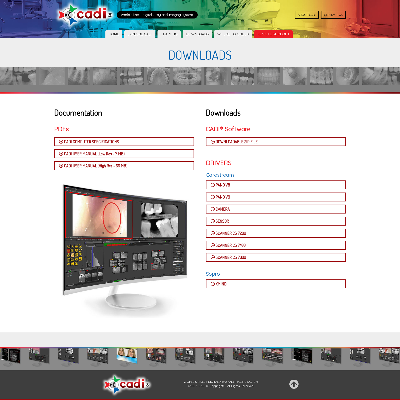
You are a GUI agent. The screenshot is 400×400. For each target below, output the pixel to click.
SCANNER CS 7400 (230, 245)
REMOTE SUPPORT (273, 34)
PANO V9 (222, 197)
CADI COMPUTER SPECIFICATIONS (91, 141)
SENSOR (222, 221)
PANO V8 (222, 185)
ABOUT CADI (307, 15)
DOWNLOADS (197, 34)
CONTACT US (333, 15)
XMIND (220, 283)
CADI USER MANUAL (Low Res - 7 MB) (94, 153)
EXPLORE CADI (140, 34)
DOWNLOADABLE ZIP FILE (236, 141)
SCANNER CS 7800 (230, 257)
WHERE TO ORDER (233, 34)
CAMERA (222, 209)
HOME (114, 34)
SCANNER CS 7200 (230, 233)
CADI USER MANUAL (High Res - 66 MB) (95, 165)
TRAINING (169, 34)
